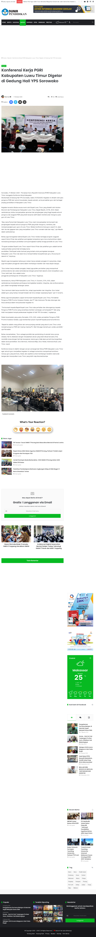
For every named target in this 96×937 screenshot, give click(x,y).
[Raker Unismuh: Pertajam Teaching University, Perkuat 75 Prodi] (73, 842)
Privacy (47, 933)
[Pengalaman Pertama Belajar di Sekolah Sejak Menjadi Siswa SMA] (72, 728)
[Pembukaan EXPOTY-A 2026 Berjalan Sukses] (58, 919)
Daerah (22, 22)
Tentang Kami (31, 933)
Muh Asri (7, 97)
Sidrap (77, 884)
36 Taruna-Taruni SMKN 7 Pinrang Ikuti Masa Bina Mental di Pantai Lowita (38, 443)
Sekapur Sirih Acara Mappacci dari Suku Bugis (86, 749)
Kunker (83, 875)
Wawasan (41, 22)
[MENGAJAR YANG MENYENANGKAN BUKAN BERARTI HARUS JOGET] (48, 907)
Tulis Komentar (32, 561)
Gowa (77, 875)
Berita (9, 22)
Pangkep (70, 881)
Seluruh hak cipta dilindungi (63, 930)
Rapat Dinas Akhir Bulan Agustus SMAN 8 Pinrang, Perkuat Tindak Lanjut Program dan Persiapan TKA (52, 1)
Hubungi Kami (40, 933)
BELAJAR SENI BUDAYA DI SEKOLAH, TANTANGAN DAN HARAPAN (86, 770)
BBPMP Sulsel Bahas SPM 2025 (73, 822)
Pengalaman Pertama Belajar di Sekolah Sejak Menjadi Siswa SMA (85, 727)
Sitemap (59, 933)
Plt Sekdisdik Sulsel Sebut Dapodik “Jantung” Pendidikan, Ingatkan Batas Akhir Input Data (86, 827)
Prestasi (49, 22)
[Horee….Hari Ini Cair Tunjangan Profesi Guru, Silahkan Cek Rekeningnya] (72, 738)
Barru (69, 872)
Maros (77, 878)
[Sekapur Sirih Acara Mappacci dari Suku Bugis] (72, 749)
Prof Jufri (70, 884)
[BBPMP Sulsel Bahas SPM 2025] (73, 816)
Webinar (76, 888)
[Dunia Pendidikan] (14, 11)
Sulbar (83, 884)
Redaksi (53, 933)
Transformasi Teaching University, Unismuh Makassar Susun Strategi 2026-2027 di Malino (86, 853)
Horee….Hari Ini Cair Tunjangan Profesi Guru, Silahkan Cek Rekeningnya (85, 739)
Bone (75, 872)
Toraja (89, 884)
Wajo (69, 888)
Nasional (16, 22)
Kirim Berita (66, 933)
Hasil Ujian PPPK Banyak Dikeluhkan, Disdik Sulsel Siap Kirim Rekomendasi (85, 759)
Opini (35, 22)
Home (4, 22)
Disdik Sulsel (82, 872)
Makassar (71, 878)
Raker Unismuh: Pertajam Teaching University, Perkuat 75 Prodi (73, 851)
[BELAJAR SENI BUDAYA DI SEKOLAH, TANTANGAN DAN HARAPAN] (72, 769)
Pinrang (85, 881)
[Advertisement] (32, 41)
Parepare (78, 881)
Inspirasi (29, 22)
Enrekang (70, 875)
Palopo (84, 878)
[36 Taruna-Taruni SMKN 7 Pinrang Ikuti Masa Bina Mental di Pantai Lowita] (7, 444)
